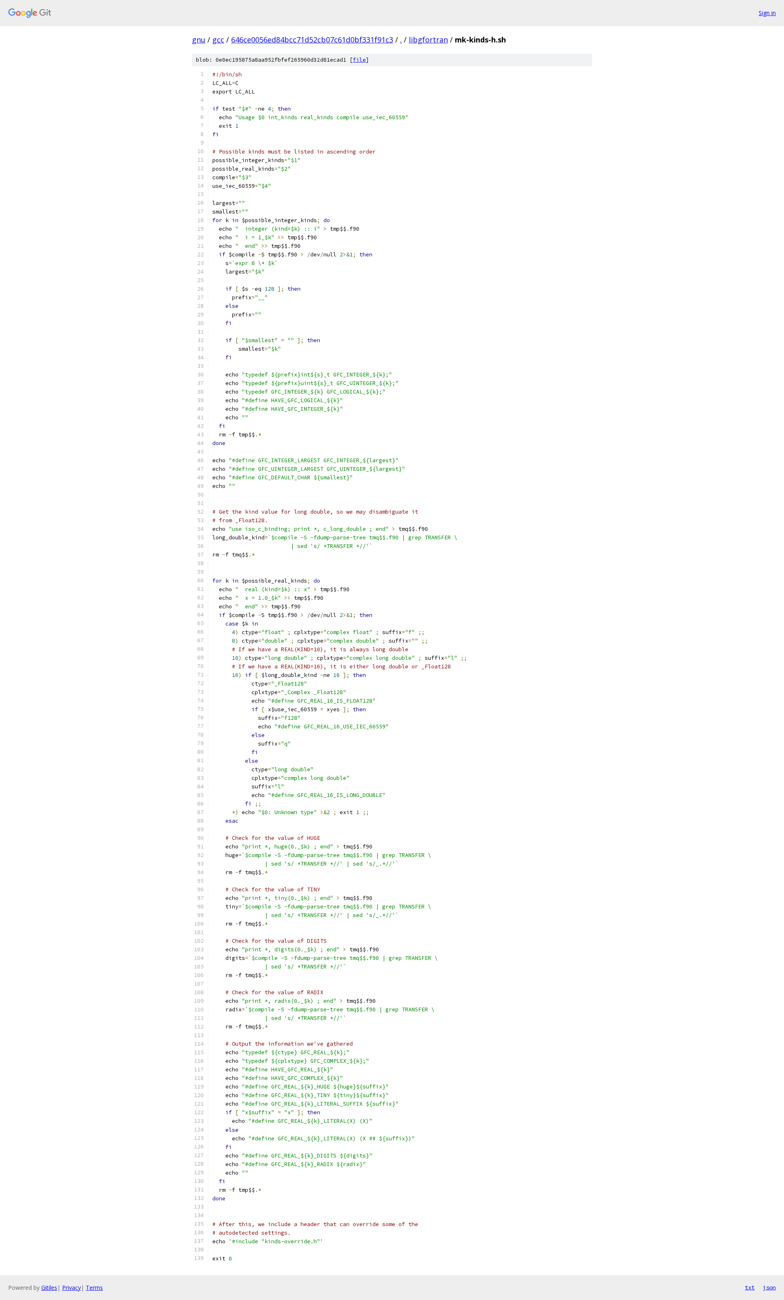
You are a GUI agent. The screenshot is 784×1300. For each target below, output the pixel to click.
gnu (198, 40)
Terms (94, 1287)
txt (750, 1287)
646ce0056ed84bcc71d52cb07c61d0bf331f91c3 (312, 40)
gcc (218, 40)
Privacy (71, 1287)
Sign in (767, 13)
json (769, 1287)
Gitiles (49, 1287)
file (359, 59)
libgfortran (428, 40)
